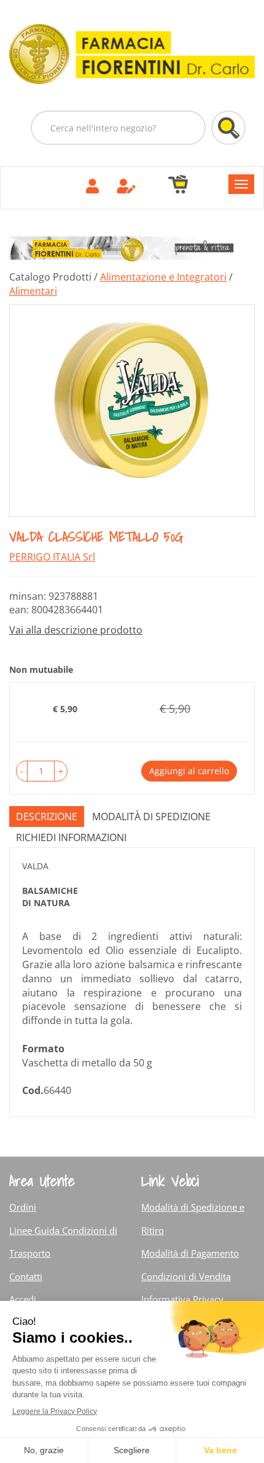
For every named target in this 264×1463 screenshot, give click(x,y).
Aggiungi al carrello (189, 771)
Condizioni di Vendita (186, 1276)
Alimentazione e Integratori (163, 277)
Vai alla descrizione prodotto (75, 630)
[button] (22, 771)
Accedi (22, 1299)
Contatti (25, 1276)
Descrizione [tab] (46, 816)
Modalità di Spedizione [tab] (151, 816)
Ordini (22, 1207)
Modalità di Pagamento (190, 1253)
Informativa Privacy (182, 1299)
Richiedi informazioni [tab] (71, 837)
